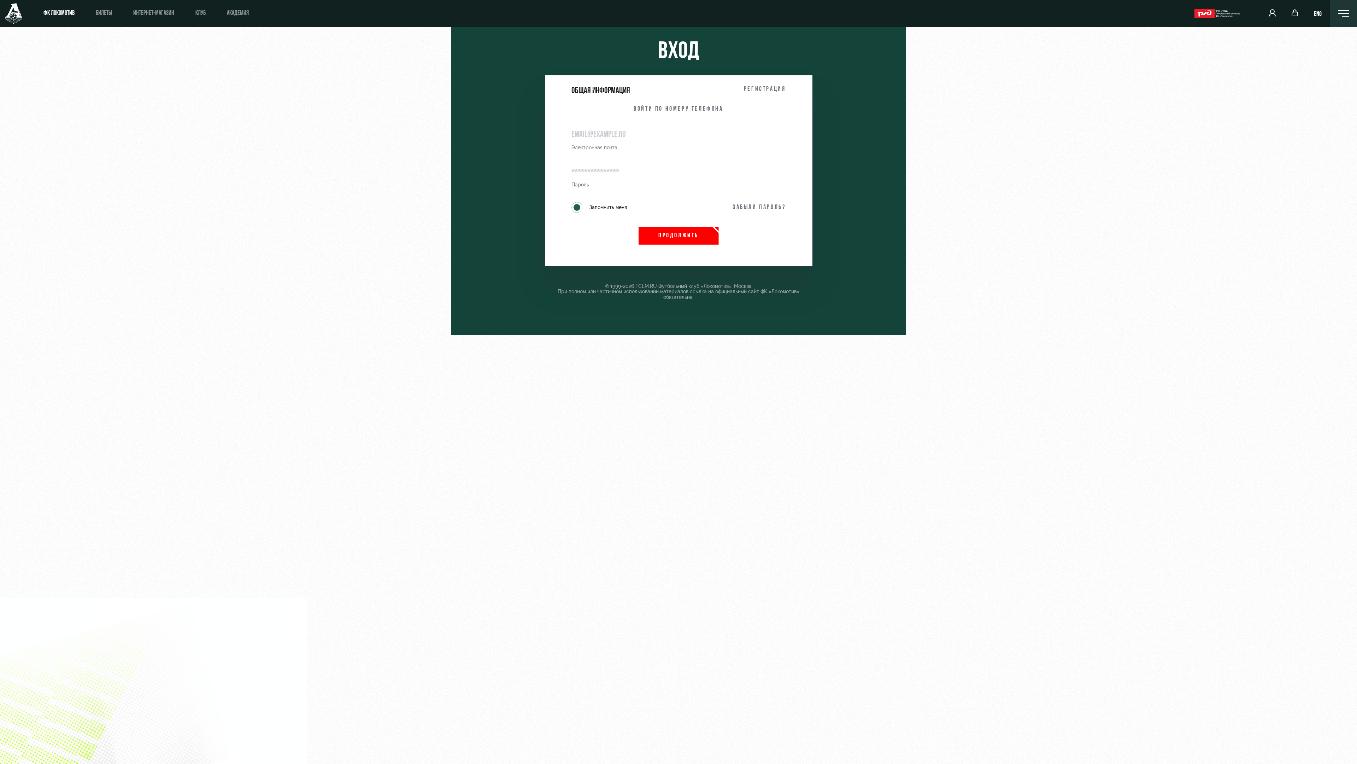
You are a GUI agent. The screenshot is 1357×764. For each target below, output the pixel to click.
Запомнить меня (608, 207)
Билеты (104, 13)
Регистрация (765, 89)
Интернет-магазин (153, 13)
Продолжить (678, 236)
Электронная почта (594, 147)
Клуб (200, 13)
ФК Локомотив (59, 13)
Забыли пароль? (759, 207)
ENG (1318, 14)
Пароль (580, 184)
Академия (238, 13)
